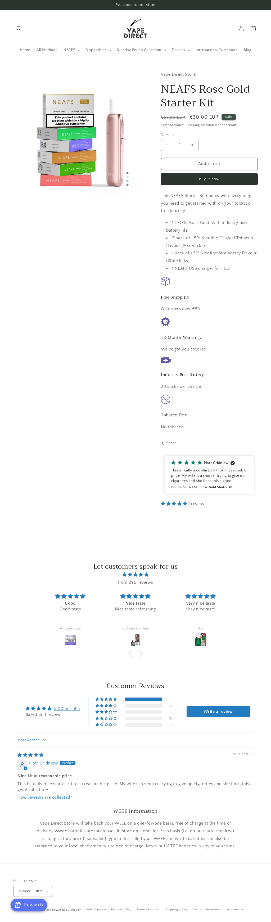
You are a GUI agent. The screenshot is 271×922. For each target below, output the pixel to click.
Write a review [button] (218, 711)
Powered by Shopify (66, 909)
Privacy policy (121, 909)
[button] (19, 28)
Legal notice (234, 909)
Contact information (206, 909)
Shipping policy (177, 909)
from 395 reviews (135, 582)
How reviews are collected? (44, 797)
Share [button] (171, 443)
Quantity (167, 134)
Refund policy (96, 909)
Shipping (193, 125)
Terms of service (149, 909)
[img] (135, 575)
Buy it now (209, 179)
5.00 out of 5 (67, 708)
